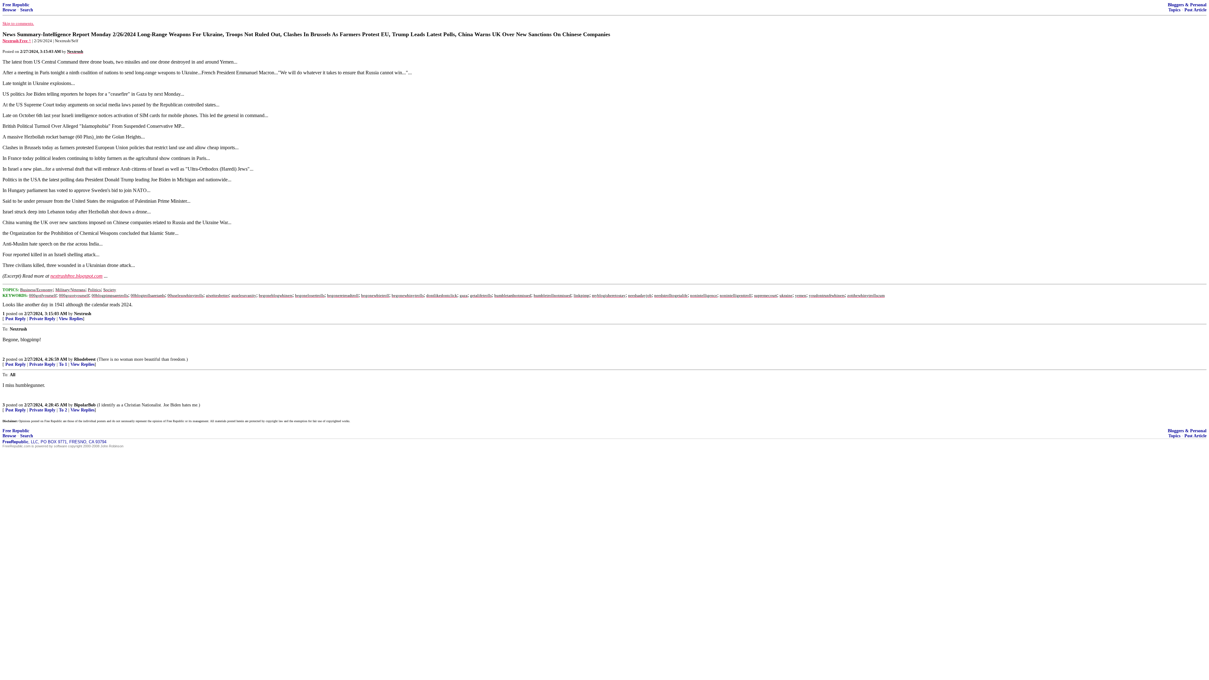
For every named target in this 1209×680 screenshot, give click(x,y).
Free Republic (16, 5)
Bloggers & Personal (1187, 5)
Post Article (1195, 10)
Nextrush (82, 313)
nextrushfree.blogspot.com (76, 276)
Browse (9, 10)
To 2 (63, 410)
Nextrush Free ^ (17, 40)
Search (26, 10)
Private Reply (42, 318)
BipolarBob (85, 405)
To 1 (63, 364)
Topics (1174, 10)
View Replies (71, 318)
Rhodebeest (85, 359)
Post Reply (15, 318)
